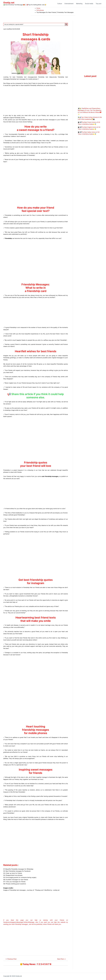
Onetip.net (8, 2)
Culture (59, 3)
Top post (98, 3)
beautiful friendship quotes (59, 364)
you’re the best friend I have (54, 334)
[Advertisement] (35, 100)
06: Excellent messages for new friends (15, 879)
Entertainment (69, 3)
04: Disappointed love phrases (12, 875)
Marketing (79, 3)
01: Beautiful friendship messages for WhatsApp (18, 869)
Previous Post (11, 959)
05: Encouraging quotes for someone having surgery (19, 877)
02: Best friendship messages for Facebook (17, 871)
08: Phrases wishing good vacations (14, 884)
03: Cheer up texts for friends (12, 873)
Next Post (61, 959)
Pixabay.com (39, 890)
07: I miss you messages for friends (14, 881)
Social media (89, 3)
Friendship (8, 238)
